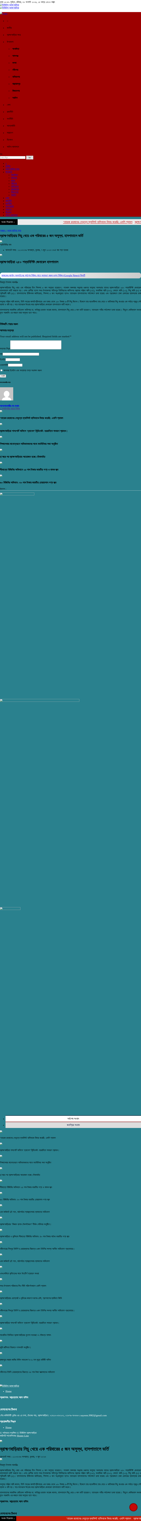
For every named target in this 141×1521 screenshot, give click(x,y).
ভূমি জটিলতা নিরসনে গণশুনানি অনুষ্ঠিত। (15, 1347)
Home (9, 1391)
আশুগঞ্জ (15, 55)
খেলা (8, 104)
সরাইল (14, 97)
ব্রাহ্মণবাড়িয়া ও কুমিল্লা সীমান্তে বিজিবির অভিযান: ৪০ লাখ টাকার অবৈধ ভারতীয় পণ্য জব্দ (34, 1236)
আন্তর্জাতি (11, 125)
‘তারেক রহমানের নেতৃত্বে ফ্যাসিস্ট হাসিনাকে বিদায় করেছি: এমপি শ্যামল (82, 222)
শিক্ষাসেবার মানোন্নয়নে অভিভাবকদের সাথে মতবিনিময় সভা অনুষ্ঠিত (29, 443)
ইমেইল (3, 359)
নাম (1, 354)
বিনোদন (10, 139)
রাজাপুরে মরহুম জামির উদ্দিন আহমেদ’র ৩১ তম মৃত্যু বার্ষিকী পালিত (25, 1359)
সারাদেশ (10, 132)
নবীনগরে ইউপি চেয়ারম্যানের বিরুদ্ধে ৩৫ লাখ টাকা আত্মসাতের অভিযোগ (27, 1372)
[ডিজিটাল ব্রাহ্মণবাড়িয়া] (9, 5)
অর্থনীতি (10, 118)
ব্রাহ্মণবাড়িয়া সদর (14, 34)
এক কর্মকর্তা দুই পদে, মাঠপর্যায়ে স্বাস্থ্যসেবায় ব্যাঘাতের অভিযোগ (25, 1212)
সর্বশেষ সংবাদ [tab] (73, 1118)
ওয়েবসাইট (4, 365)
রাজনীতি (10, 111)
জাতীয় (9, 27)
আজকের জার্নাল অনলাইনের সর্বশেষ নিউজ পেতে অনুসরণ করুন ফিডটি (43, 275)
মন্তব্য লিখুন (5, 348)
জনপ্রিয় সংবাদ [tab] (73, 1124)
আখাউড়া (15, 48)
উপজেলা (10, 41)
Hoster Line (23, 1435)
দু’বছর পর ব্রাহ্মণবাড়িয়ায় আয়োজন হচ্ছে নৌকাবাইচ (22, 456)
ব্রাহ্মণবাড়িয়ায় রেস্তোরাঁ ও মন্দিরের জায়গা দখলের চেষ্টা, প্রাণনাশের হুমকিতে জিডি (31, 1298)
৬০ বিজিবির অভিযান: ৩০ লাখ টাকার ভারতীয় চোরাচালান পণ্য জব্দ (28, 482)
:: (7, 20)
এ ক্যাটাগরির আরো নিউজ (10, 408)
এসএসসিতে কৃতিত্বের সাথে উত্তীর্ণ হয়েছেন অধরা (19, 1273)
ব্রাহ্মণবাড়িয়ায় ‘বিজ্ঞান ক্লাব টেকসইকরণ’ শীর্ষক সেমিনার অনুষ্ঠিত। (25, 1224)
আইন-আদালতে (13, 146)
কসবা (14, 62)
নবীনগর (15, 69)
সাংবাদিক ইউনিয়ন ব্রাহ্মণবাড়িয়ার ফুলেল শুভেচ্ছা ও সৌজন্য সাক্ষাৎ (25, 1335)
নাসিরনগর (16, 76)
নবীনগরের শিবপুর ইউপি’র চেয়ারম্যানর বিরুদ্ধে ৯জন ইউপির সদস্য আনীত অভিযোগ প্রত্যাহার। (37, 1248)
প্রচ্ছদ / (3, 230)
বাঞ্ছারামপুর (16, 83)
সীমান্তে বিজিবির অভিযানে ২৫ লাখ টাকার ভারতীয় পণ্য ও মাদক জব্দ (29, 469)
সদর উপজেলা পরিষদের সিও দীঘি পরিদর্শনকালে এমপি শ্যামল (23, 1285)
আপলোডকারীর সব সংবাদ (9, 405)
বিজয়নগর (16, 90)
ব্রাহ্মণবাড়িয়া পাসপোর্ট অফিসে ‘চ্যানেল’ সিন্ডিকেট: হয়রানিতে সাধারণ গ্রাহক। (34, 430)
